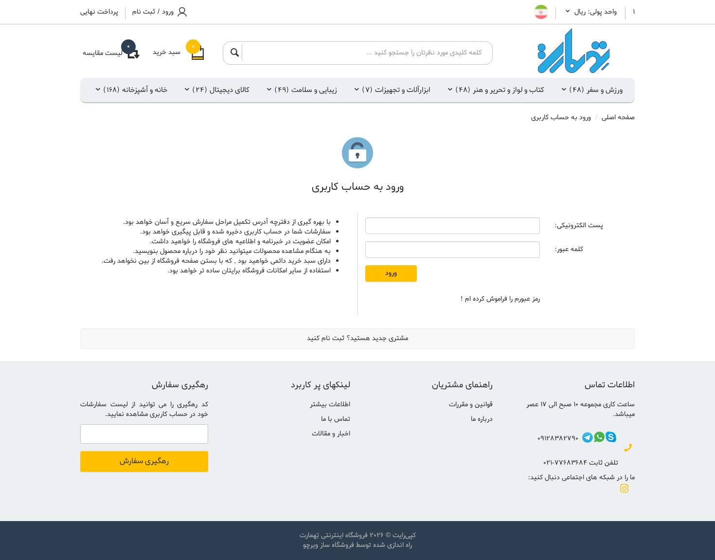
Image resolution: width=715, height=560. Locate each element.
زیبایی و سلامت (305, 90)
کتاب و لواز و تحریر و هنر (499, 90)
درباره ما (482, 419)
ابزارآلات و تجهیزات (396, 90)
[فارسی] (541, 12)
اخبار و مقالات (331, 434)
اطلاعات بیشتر (330, 404)
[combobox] (364, 52)
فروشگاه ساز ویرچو (328, 545)
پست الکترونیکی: (578, 225)
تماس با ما (335, 419)
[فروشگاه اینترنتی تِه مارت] (571, 51)
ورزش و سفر (596, 90)
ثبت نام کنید (325, 338)
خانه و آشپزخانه (135, 90)
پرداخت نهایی (99, 12)
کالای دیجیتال (221, 90)
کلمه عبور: (568, 249)
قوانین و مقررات (471, 404)
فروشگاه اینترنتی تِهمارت (334, 535)
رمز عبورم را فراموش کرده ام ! (500, 299)
